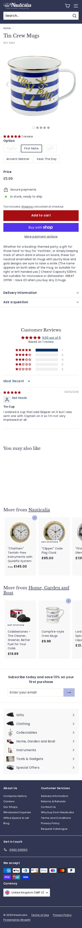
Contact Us (48, 807)
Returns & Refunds (53, 801)
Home (7, 28)
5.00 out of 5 (51, 338)
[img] (12, 392)
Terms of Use (40, 915)
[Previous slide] (7, 84)
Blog (6, 823)
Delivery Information (54, 796)
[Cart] (67, 6)
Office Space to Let (16, 818)
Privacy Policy (50, 823)
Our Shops (10, 807)
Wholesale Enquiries (17, 812)
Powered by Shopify (16, 920)
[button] (12, 136)
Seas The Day (47, 159)
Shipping (27, 206)
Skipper (11, 148)
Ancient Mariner (17, 159)
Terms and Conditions (56, 818)
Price (7, 172)
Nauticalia (39, 509)
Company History (15, 796)
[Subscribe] (69, 692)
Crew (50, 148)
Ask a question (15, 302)
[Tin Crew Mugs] (33, 128)
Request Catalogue (54, 829)
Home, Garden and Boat (36, 590)
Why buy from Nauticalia (57, 812)
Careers (9, 801)
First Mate (31, 148)
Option (9, 141)
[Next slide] (75, 84)
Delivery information (20, 293)
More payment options (41, 237)
